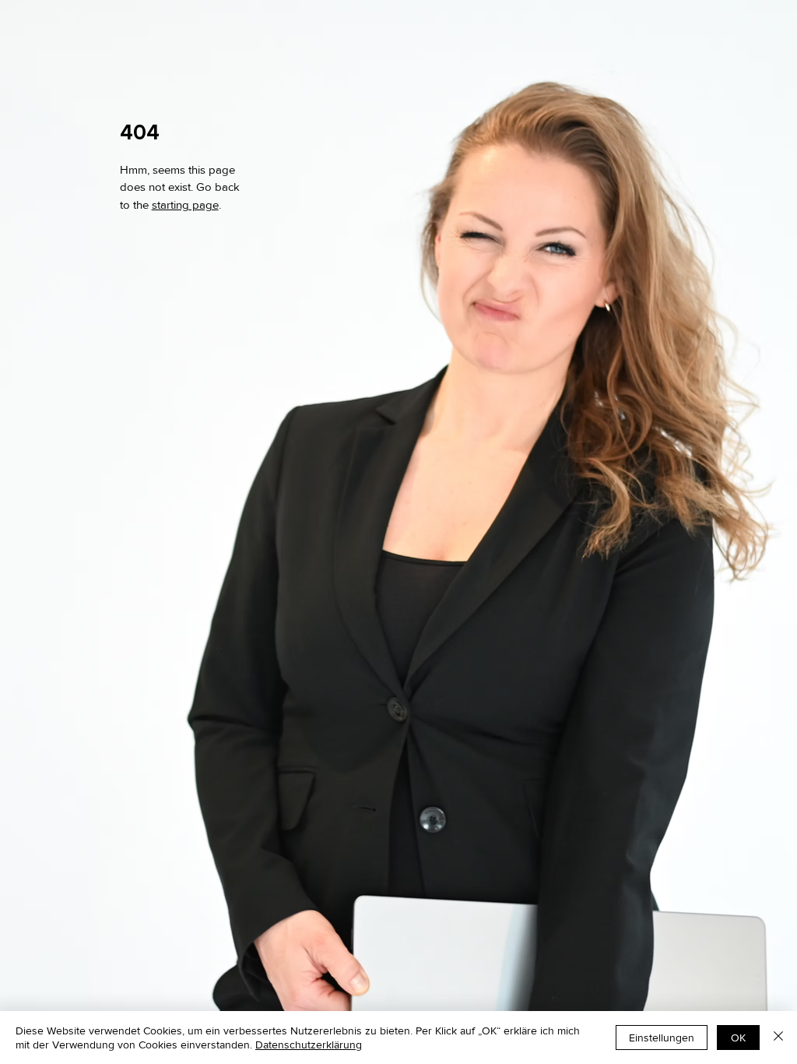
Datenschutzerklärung (308, 1044)
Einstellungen (661, 1037)
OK (738, 1037)
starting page (185, 205)
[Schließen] (778, 1037)
